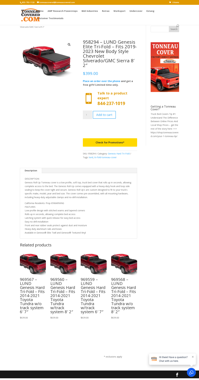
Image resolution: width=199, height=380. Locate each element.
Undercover (136, 11)
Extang (150, 11)
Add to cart (104, 115)
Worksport (119, 11)
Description (31, 170)
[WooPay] (110, 126)
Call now (110, 98)
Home (40, 11)
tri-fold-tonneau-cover (105, 157)
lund (91, 157)
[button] (69, 44)
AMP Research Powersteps (63, 11)
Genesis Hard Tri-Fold (119, 153)
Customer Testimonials (50, 18)
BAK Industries (90, 11)
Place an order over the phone (101, 81)
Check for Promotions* (110, 142)
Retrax (105, 11)
